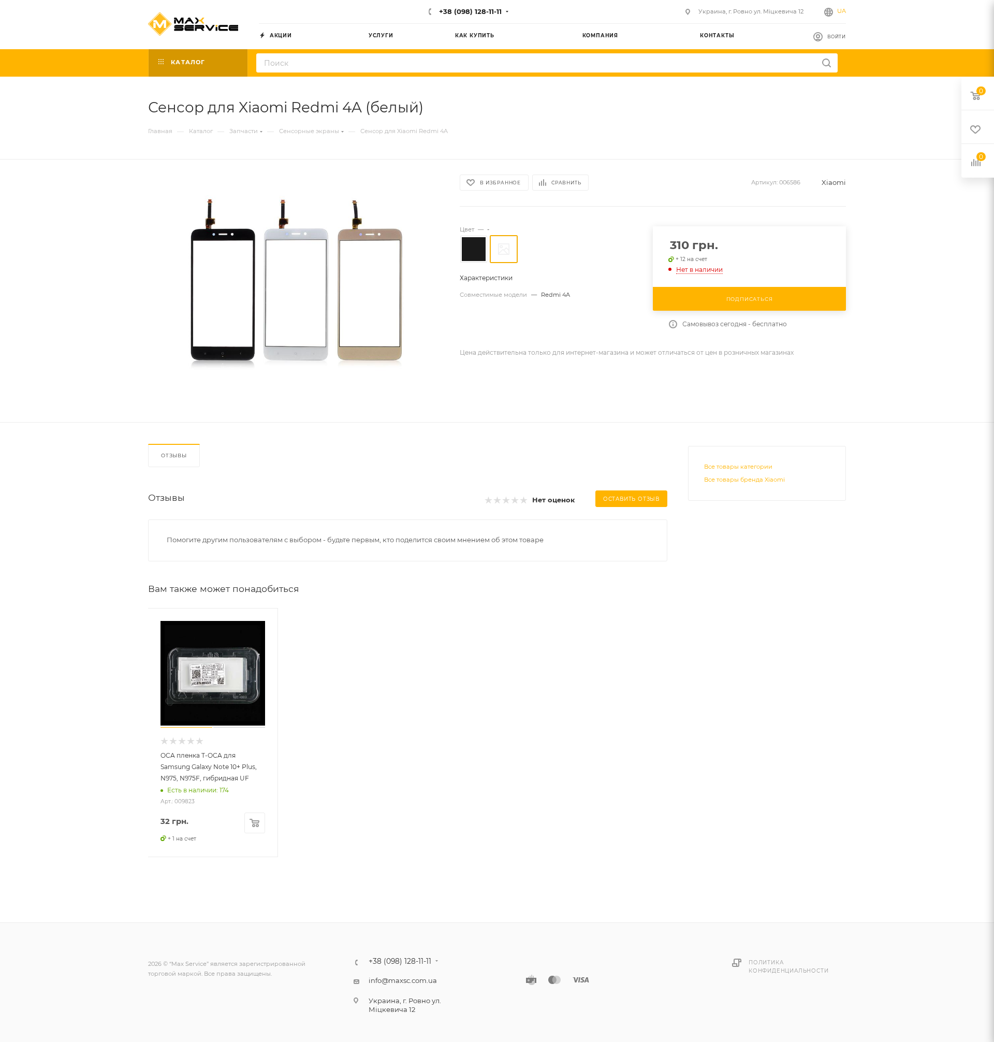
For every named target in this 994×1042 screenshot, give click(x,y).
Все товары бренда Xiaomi (744, 479)
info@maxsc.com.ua (403, 980)
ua (841, 11)
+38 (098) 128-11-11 (469, 11)
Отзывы (174, 455)
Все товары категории (738, 466)
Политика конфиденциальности (788, 966)
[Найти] (826, 63)
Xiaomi (834, 182)
